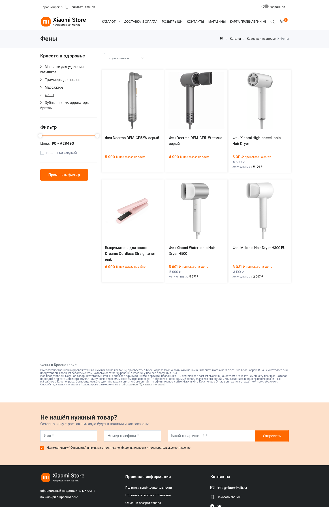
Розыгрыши (172, 21)
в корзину (127, 104)
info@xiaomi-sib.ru (232, 487)
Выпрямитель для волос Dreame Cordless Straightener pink (130, 254)
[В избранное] (138, 104)
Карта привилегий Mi (248, 21)
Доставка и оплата (140, 21)
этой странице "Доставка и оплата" (142, 384)
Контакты (195, 21)
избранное (275, 6)
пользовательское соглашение (169, 448)
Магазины (217, 21)
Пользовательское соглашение (148, 495)
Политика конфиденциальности (148, 487)
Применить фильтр (64, 174)
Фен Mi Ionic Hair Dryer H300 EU (259, 248)
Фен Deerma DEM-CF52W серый (132, 138)
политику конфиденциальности (125, 448)
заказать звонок (83, 6)
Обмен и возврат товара (143, 502)
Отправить (272, 435)
